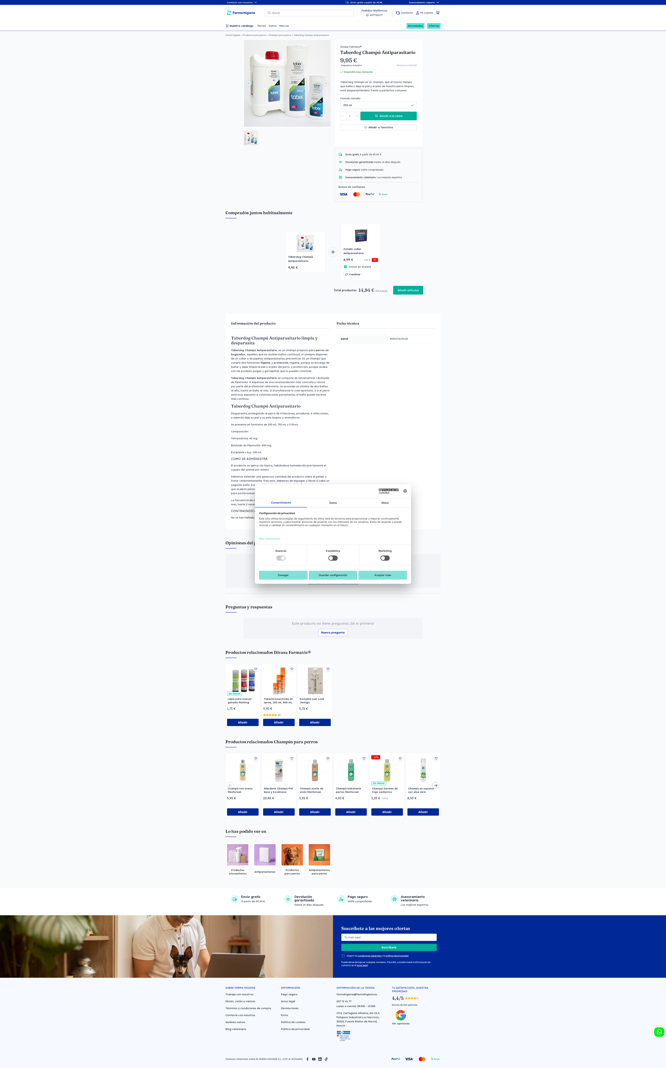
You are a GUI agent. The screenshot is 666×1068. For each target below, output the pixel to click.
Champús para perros (280, 35)
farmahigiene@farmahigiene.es (356, 994)
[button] (251, 138)
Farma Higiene (232, 35)
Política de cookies (293, 1022)
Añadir (242, 722)
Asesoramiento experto (422, 2)
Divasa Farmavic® (351, 46)
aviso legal (362, 965)
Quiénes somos (235, 1022)
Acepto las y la (377, 955)
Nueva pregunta (333, 632)
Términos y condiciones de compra (248, 1008)
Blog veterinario (235, 1029)
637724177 (376, 15)
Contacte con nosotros (240, 1015)
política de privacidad (397, 955)
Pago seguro (289, 994)
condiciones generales (369, 955)
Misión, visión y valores (240, 1001)
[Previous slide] (249, 83)
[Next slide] (325, 83)
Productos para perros (254, 35)
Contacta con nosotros (240, 2)
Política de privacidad (295, 1029)
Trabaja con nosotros (239, 994)
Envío (284, 1015)
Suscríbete (389, 947)
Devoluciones (289, 1008)
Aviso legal (288, 1001)
